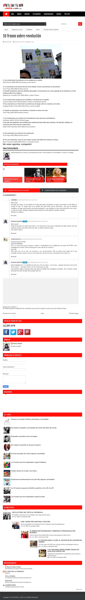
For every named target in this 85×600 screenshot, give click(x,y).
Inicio (42, 313)
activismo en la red (19, 41)
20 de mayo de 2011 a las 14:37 (38, 221)
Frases (58, 14)
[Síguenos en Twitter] (13, 335)
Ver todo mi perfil (16, 346)
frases (32, 41)
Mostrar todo (79, 589)
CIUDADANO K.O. (16, 239)
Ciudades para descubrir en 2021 (14, 587)
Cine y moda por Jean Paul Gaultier (35, 521)
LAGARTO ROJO (10, 585)
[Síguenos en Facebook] (6, 335)
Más (29, 516)
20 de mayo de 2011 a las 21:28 (32, 239)
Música (27, 14)
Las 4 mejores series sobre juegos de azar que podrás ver (63, 550)
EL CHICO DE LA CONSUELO (14, 571)
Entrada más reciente (9, 313)
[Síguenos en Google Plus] (20, 335)
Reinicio (7, 573)
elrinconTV (8, 580)
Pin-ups (67, 14)
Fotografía (37, 14)
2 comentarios (59, 557)
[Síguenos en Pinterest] (27, 335)
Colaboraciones (10, 19)
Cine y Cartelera (10, 576)
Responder (13, 215)
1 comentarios (41, 537)
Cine (12, 14)
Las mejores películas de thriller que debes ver (18, 577)
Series (19, 14)
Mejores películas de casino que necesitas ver (18, 582)
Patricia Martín (16, 221)
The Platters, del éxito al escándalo (27, 512)
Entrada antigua (74, 313)
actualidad (27, 41)
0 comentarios (23, 516)
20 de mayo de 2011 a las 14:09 (27, 200)
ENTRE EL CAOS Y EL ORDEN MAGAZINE (25, 597)
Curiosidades (48, 14)
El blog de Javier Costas (13, 567)
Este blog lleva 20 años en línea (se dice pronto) (18, 568)
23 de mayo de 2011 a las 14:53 (38, 262)
